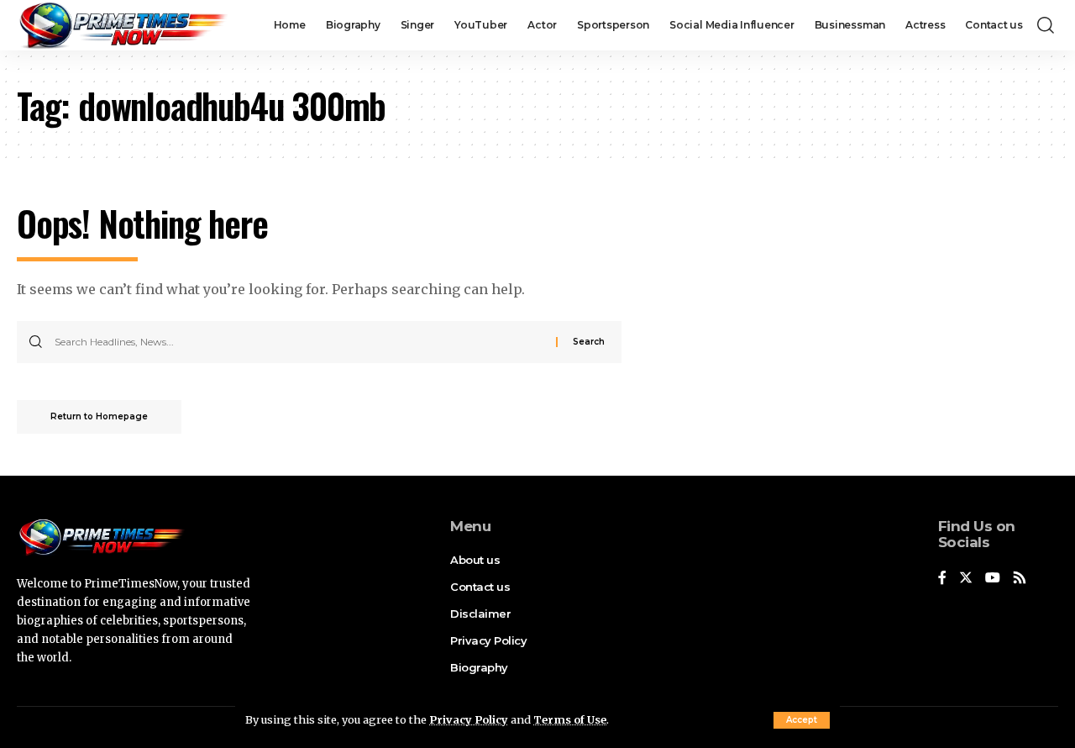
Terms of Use (569, 719)
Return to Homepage (99, 416)
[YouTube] (992, 578)
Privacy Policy (468, 719)
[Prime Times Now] (122, 25)
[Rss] (1019, 578)
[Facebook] (942, 578)
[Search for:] (299, 342)
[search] (1045, 25)
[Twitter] (966, 578)
